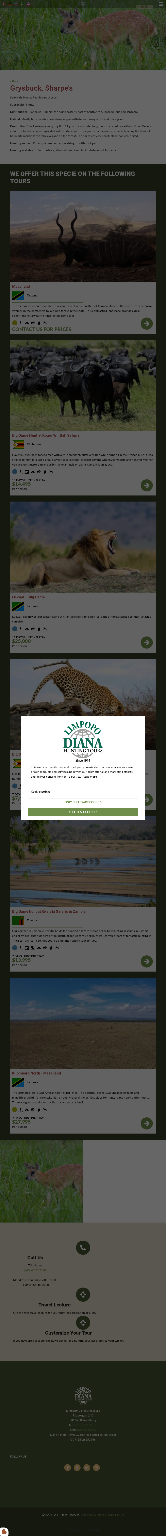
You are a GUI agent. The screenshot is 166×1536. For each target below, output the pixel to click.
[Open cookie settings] (4, 1532)
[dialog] (83, 768)
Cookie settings (40, 791)
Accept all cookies (83, 812)
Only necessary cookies (83, 802)
